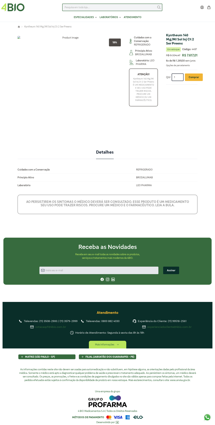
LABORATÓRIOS (109, 17)
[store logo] (12, 7)
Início (19, 26)
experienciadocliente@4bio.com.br (169, 327)
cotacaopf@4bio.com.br (50, 327)
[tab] (105, 152)
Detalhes (105, 152)
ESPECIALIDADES (84, 17)
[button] (69, 88)
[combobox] (112, 7)
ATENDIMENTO (132, 17)
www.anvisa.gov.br (180, 380)
